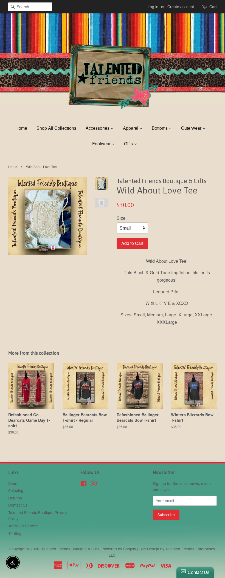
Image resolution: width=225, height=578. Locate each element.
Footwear (102, 143)
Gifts (129, 143)
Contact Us (17, 505)
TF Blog (14, 533)
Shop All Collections (56, 128)
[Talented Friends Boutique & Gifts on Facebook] (83, 484)
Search (14, 483)
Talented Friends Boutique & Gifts (70, 548)
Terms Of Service (23, 525)
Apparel (131, 128)
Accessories (98, 128)
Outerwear (192, 128)
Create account (180, 6)
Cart (213, 6)
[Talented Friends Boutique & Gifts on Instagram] (94, 484)
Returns (15, 498)
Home (21, 128)
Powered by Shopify (119, 548)
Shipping (15, 490)
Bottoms (160, 128)
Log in (153, 6)
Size (121, 218)
